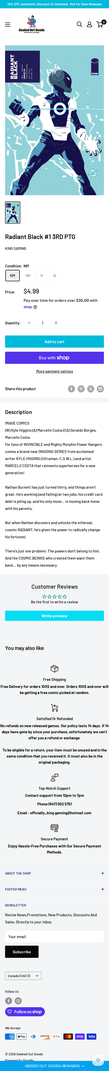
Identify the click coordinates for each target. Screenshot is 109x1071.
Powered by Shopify (19, 1060)
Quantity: (13, 323)
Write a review (54, 615)
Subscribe (22, 951)
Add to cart (54, 341)
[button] (54, 1066)
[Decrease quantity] (29, 323)
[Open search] (79, 24)
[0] (100, 24)
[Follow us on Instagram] (18, 1000)
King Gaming (15, 248)
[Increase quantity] (56, 323)
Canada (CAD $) (19, 976)
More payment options (54, 371)
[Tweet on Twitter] (90, 388)
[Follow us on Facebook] (8, 1000)
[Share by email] (100, 388)
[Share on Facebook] (71, 388)
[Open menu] (7, 25)
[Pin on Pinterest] (81, 388)
